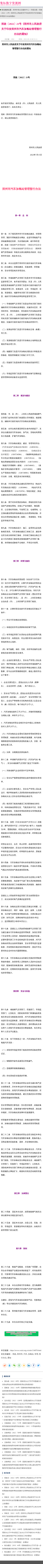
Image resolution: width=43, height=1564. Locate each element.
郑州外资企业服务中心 (21, 10)
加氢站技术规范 (9, 451)
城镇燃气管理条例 (17, 245)
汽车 (25, 1354)
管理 (36, 1354)
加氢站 (31, 1354)
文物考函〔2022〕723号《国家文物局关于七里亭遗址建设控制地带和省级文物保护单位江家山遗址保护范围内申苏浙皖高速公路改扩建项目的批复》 (21, 1465)
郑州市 (20, 1354)
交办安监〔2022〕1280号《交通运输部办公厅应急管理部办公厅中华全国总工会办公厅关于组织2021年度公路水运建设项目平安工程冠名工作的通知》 (21, 1404)
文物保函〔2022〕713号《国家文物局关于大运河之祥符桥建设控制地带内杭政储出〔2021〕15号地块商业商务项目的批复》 (21, 1426)
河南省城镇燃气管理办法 (22, 249)
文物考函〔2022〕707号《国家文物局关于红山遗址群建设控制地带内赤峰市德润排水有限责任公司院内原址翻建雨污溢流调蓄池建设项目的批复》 (21, 1446)
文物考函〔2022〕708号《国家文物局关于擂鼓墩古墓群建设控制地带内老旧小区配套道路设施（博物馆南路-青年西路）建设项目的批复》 (21, 1436)
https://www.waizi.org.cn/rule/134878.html (25, 1350)
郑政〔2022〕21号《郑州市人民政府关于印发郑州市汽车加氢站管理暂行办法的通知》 (21, 13)
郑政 (14, 1354)
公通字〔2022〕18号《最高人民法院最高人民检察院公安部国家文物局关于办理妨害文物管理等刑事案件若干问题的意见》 (21, 1523)
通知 (9, 1358)
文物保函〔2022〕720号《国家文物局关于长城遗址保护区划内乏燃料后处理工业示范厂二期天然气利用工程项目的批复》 (21, 1455)
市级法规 (34, 10)
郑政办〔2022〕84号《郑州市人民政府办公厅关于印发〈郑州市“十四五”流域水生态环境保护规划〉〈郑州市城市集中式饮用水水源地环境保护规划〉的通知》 (21, 1481)
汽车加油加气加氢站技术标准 (15, 447)
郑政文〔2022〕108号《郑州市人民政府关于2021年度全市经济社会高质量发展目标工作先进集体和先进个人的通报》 (21, 1500)
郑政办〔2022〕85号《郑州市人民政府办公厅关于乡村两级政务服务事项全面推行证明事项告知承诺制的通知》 (21, 1491)
